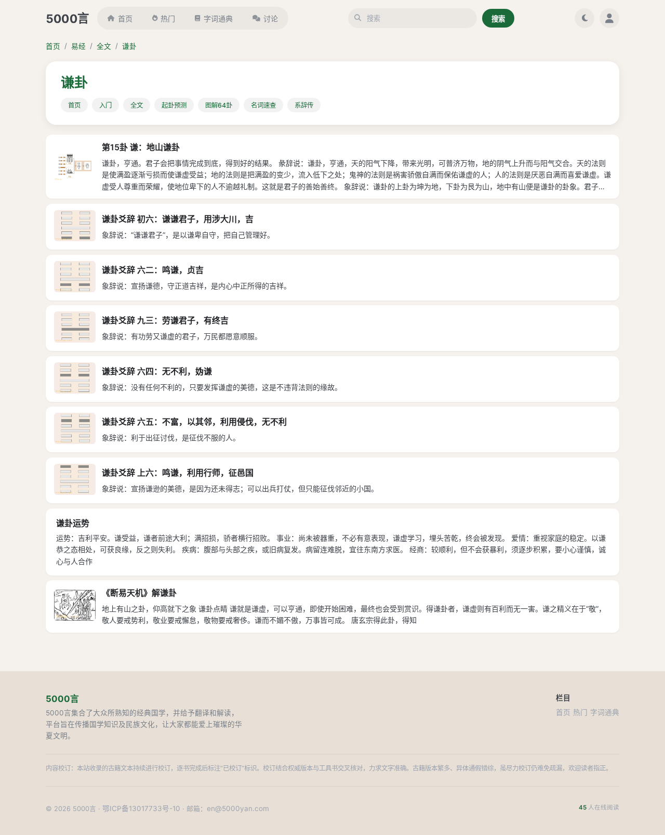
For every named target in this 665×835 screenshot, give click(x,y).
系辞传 (304, 105)
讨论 (270, 18)
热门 (168, 18)
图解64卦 (218, 105)
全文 (104, 46)
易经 (78, 46)
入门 (105, 105)
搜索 (498, 19)
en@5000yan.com (238, 808)
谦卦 (129, 46)
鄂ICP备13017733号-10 (141, 808)
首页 (125, 18)
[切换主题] (584, 18)
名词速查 (263, 105)
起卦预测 (174, 105)
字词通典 (218, 18)
